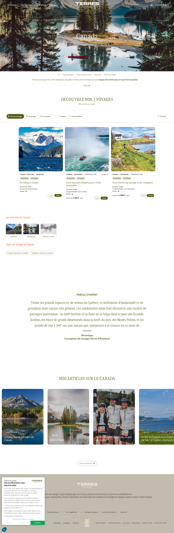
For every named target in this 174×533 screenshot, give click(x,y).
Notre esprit (53, 5)
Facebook (57, 523)
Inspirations (41, 5)
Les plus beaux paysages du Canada (19, 438)
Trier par (163, 116)
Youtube (76, 523)
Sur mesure (46, 116)
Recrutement (136, 523)
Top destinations (53, 512)
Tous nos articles (85, 463)
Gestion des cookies (160, 523)
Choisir (23, 523)
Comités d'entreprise (109, 512)
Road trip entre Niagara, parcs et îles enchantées (83, 183)
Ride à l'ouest (57, 439)
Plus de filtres (77, 116)
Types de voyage (27, 5)
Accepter (38, 523)
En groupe (32, 116)
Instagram (66, 523)
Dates (63, 116)
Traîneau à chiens (49, 236)
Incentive (123, 512)
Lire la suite (87, 85)
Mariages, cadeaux (91, 512)
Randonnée (33, 236)
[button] (4, 529)
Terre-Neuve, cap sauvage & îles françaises (132, 182)
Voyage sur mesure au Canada (42, 253)
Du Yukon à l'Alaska (29, 182)
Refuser (9, 523)
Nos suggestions (71, 512)
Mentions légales (100, 523)
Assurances (126, 523)
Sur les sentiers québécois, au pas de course (114, 438)
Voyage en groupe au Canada (17, 253)
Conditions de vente (114, 523)
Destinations (11, 5)
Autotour (16, 236)
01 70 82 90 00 (161, 5)
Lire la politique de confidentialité (13, 516)
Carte (51, 195)
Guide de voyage (147, 523)
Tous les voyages (16, 116)
